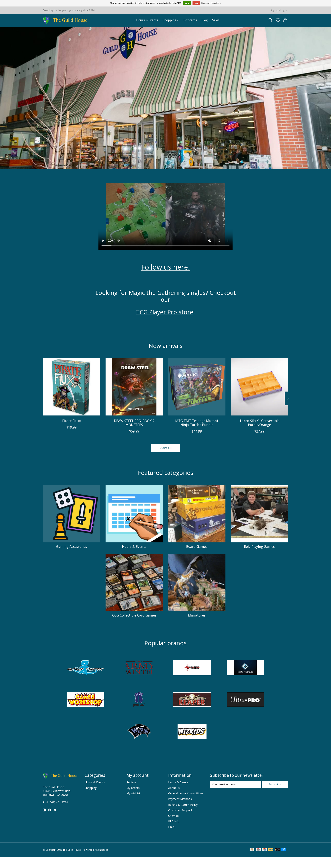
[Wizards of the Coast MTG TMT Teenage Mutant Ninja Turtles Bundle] (196, 386)
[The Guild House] (66, 20)
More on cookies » (211, 3)
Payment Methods (180, 799)
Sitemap (173, 816)
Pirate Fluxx (71, 420)
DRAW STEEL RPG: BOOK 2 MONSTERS (134, 422)
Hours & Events (147, 20)
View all (166, 448)
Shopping (91, 788)
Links (171, 827)
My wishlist (133, 793)
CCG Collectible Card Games (134, 615)
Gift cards (190, 20)
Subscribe (275, 784)
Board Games (196, 546)
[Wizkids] (192, 732)
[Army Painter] (139, 668)
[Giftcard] (258, 850)
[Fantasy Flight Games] (245, 668)
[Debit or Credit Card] (277, 850)
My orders (133, 788)
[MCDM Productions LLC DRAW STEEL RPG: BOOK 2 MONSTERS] (134, 386)
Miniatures (196, 615)
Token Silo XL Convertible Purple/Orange (259, 422)
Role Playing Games (259, 546)
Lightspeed (102, 849)
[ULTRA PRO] (245, 700)
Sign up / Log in (278, 10)
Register (131, 782)
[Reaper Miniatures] (192, 700)
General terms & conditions (185, 793)
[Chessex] (192, 668)
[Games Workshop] (86, 700)
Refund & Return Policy (182, 804)
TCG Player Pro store (164, 312)
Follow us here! (165, 267)
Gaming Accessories (71, 546)
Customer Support (180, 810)
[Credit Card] (264, 850)
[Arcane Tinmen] (86, 668)
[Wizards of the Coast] (139, 732)
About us (174, 788)
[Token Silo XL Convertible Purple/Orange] (259, 386)
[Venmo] (283, 850)
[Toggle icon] (270, 20)
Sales (216, 20)
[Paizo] (139, 700)
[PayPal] (270, 850)
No (196, 3)
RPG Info (173, 821)
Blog (205, 20)
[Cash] (252, 850)
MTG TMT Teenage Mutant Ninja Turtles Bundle (196, 422)
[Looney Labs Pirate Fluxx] (71, 386)
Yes (187, 3)
